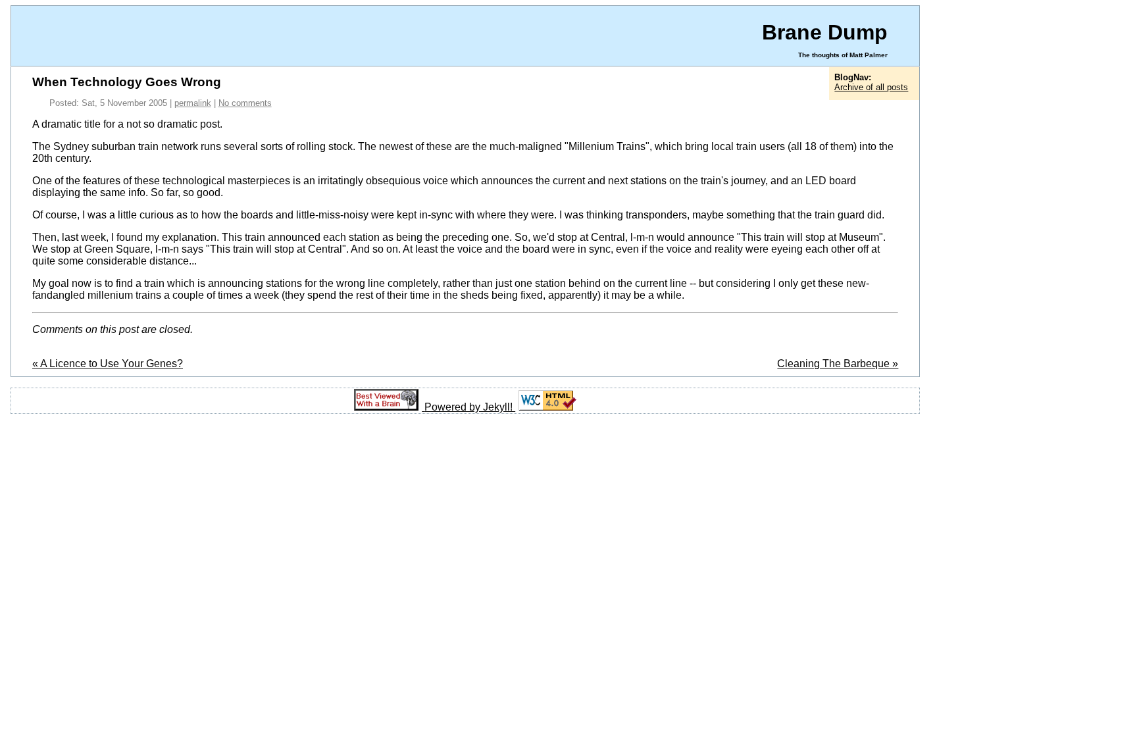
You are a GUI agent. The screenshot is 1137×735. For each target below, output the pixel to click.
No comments (245, 103)
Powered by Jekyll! (469, 407)
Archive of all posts (871, 87)
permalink (192, 103)
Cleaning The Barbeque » (837, 363)
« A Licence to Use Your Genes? (107, 363)
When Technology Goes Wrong (126, 82)
